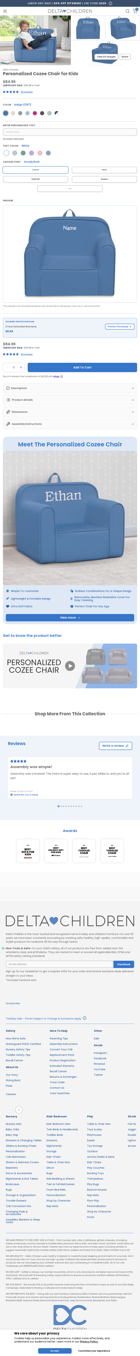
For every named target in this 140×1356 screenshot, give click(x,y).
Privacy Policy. (89, 1341)
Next (19, 1109)
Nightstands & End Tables (22, 1179)
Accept (54, 1350)
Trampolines (95, 1179)
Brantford (104, 179)
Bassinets (12, 1168)
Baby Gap (12, 1135)
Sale (96, 1038)
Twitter (98, 1075)
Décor (50, 1168)
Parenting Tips (59, 1038)
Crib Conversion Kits (18, 1206)
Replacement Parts (62, 1055)
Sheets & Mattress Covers (22, 1162)
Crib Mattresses (16, 1157)
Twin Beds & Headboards (62, 1129)
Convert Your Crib (61, 1049)
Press (9, 1086)
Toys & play (94, 1129)
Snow (70, 189)
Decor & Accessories (19, 1173)
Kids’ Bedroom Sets (58, 1124)
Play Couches (95, 1168)
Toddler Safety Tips (18, 1055)
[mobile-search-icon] (127, 11)
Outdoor (92, 1151)
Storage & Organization (21, 1195)
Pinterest (99, 1064)
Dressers (51, 1140)
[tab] (58, 806)
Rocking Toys (95, 1173)
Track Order (57, 1082)
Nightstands (54, 1146)
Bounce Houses (97, 1189)
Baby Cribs (12, 1129)
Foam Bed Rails (55, 1189)
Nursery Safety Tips (18, 1049)
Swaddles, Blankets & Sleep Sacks (23, 1221)
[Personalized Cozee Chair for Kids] (6, 113)
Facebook (100, 1058)
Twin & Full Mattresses (60, 1184)
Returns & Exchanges (63, 1077)
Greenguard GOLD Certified (23, 1044)
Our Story (12, 1075)
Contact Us (57, 1088)
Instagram (100, 1053)
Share (124, 56)
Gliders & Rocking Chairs (21, 1146)
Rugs (9, 1189)
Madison (104, 170)
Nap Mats (52, 1206)
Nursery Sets (14, 1124)
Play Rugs (93, 1184)
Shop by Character (58, 1200)
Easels (91, 1140)
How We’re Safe (16, 1038)
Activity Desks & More (100, 1157)
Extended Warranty (62, 1066)
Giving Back (13, 1080)
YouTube (99, 1069)
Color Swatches (60, 1093)
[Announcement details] (84, 1018)
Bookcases (12, 1184)
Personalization (15, 1151)
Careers (11, 1094)
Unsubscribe (13, 1003)
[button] (70, 666)
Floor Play (93, 1200)
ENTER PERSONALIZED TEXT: (19, 125)
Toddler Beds (54, 1135)
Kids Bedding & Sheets (60, 1179)
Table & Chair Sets (58, 1162)
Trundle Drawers (16, 1200)
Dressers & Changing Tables (24, 1140)
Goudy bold (35, 170)
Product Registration (63, 1060)
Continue (123, 964)
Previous (10, 1109)
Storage (51, 1151)
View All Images (106, 56)
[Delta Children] (70, 921)
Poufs (90, 1217)
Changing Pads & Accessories (17, 1213)
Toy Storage (95, 1146)
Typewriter (35, 179)
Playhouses (94, 1135)
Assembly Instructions (64, 1044)
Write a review (113, 746)
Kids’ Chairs (53, 1157)
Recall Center (14, 1060)
